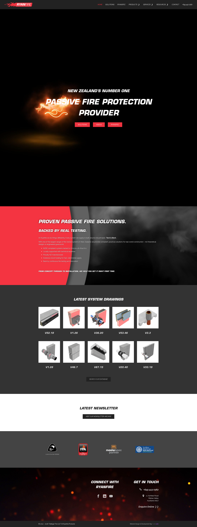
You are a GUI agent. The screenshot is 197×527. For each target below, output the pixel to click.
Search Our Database (98, 379)
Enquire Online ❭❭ (149, 506)
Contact (175, 5)
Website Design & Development (140, 524)
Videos (99, 125)
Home (100, 5)
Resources (161, 5)
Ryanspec (121, 5)
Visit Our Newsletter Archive (98, 416)
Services (147, 5)
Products (133, 5)
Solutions (109, 5)
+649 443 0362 (187, 5)
